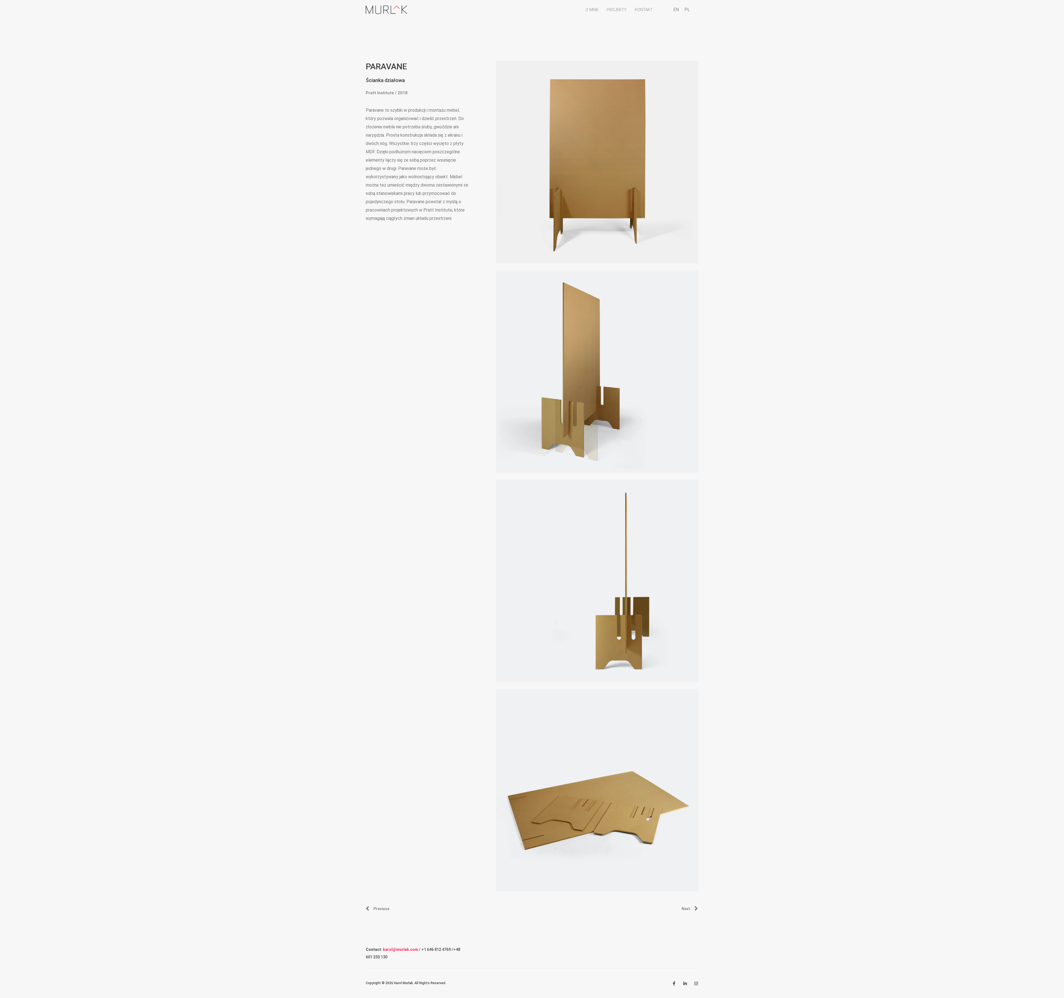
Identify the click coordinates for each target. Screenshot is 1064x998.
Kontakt (644, 9)
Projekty (616, 9)
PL (687, 9)
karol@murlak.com (400, 949)
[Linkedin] (685, 983)
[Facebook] (674, 983)
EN (676, 9)
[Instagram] (696, 983)
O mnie (591, 9)
